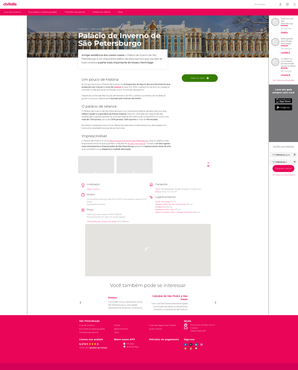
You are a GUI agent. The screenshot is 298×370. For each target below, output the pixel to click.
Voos (120, 12)
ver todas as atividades (283, 80)
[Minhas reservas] (280, 4)
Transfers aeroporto (75, 12)
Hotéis (117, 325)
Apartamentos (121, 329)
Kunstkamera (160, 207)
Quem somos (155, 329)
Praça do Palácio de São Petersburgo (170, 204)
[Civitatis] (85, 366)
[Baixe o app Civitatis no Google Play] (283, 107)
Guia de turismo (12, 12)
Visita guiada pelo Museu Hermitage (101, 221)
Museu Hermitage (136, 143)
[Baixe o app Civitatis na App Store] (283, 100)
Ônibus (158, 192)
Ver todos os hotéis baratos (283, 175)
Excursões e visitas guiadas (42, 12)
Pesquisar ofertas (283, 168)
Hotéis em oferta (101, 12)
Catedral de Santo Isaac (164, 209)
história (117, 87)
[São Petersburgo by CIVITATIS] (10, 4)
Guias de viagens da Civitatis (162, 325)
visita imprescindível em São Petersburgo (129, 141)
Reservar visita (197, 78)
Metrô (157, 189)
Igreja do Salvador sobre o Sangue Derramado (174, 212)
